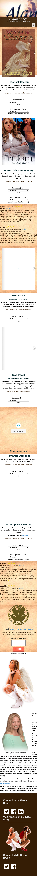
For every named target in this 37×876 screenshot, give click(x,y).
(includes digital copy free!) (20, 114)
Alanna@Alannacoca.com (21, 625)
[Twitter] (6, 809)
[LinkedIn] (21, 809)
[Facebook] (13, 809)
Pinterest (25, 540)
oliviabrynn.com (5, 779)
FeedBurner (22, 649)
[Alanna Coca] (18, 20)
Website (23, 208)
